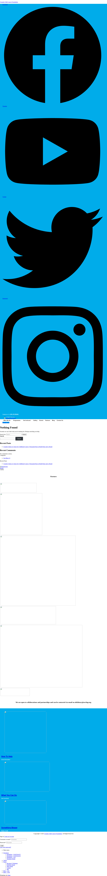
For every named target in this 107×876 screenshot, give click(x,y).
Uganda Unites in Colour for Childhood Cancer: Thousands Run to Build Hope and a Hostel (27, 446)
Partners (47, 420)
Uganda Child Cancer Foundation (9, 2)
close (9, 875)
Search (2, 436)
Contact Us (60, 420)
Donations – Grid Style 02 (14, 856)
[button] (7, 420)
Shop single (10, 866)
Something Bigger (9, 827)
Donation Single (11, 859)
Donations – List (11, 857)
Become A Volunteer (12, 863)
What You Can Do (9, 795)
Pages (4, 862)
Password (3, 842)
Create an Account (9, 836)
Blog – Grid (6, 872)
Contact (9, 868)
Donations (6, 853)
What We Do (7, 420)
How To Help (6, 756)
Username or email (5, 839)
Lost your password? (5, 847)
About (5, 860)
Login (2, 845)
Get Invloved (27, 420)
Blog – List (6, 871)
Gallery (35, 420)
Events (41, 420)
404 (8, 869)
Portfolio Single (11, 865)
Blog (53, 420)
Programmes (16, 420)
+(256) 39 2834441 (14, 414)
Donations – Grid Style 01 (14, 854)
